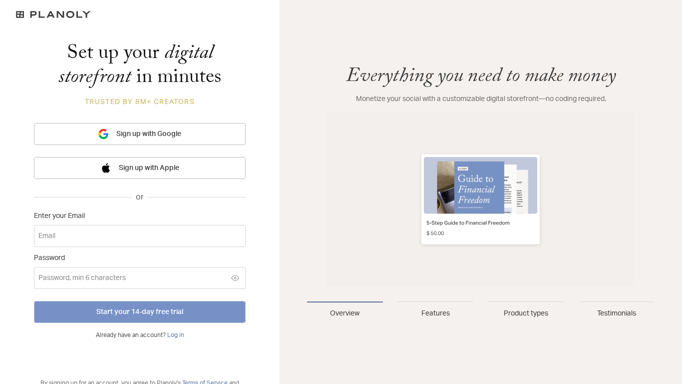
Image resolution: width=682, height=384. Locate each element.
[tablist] (481, 310)
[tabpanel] (481, 176)
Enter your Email (59, 216)
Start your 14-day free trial (139, 312)
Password (49, 258)
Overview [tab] (344, 313)
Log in (175, 335)
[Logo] (140, 14)
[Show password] (235, 278)
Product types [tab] (526, 313)
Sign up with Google (148, 134)
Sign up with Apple (149, 168)
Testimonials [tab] (616, 313)
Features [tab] (435, 313)
